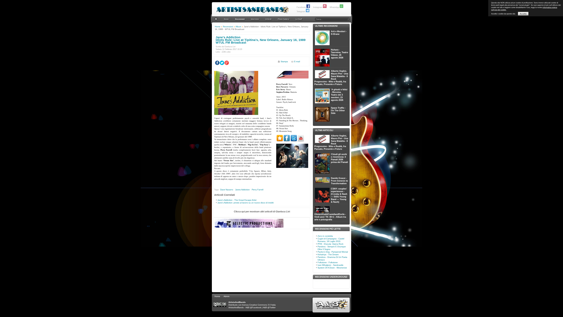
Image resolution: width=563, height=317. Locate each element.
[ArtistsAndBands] (250, 8)
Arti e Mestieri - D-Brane (339, 32)
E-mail (297, 61)
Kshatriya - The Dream (328, 254)
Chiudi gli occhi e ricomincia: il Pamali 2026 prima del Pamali (339, 158)
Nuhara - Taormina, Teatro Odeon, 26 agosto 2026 (339, 53)
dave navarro (226, 189)
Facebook (301, 7)
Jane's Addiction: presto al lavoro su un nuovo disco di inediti (245, 203)
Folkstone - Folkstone (328, 262)
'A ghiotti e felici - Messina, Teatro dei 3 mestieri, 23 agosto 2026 (339, 94)
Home (217, 26)
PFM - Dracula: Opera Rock (330, 244)
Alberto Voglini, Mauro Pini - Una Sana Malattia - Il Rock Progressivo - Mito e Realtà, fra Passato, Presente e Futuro (331, 77)
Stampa (284, 61)
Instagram (317, 7)
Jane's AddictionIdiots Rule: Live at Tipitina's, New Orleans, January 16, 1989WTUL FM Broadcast (261, 40)
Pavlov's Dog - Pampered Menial (333, 252)
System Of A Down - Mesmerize (332, 268)
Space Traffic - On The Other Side (338, 110)
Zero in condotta (325, 236)
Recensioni (228, 26)
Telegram (301, 11)
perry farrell (257, 189)
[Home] (216, 19)
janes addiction (242, 189)
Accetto (523, 14)
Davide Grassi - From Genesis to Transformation (339, 181)
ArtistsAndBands (236, 307)
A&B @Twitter (269, 307)
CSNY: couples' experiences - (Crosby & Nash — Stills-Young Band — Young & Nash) (339, 195)
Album (238, 26)
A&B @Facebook (253, 307)
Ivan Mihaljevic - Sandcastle (330, 265)
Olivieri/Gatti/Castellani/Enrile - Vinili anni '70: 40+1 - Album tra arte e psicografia (330, 217)
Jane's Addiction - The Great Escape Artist (236, 200)
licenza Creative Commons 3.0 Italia (259, 305)
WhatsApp (334, 7)
